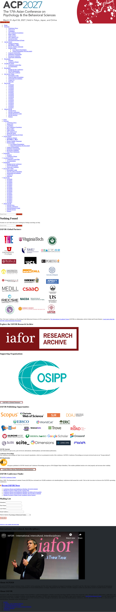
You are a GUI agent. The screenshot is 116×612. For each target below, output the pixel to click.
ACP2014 (11, 103)
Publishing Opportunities (15, 54)
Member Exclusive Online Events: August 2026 (16, 490)
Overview (7, 26)
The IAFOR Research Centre (93, 596)
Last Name (3, 508)
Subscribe (11, 81)
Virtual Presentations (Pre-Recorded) (22, 51)
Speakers (10, 60)
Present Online (12, 48)
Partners (10, 116)
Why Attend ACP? (13, 37)
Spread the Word (12, 39)
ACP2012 (11, 106)
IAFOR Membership (14, 71)
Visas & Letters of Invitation (15, 77)
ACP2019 (11, 95)
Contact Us (11, 80)
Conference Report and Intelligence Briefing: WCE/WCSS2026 (20, 489)
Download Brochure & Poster (16, 40)
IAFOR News (12, 110)
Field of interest (4, 515)
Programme (7, 59)
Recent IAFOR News (11, 485)
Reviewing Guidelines (14, 56)
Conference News (13, 28)
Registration (7, 68)
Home (5, 25)
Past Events (7, 83)
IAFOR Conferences (14, 112)
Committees (11, 31)
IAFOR (5, 602)
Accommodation (12, 66)
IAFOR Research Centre (15, 113)
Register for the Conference (15, 69)
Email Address (4, 511)
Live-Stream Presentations (19, 49)
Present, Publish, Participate (15, 46)
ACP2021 (11, 92)
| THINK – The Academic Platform (13, 603)
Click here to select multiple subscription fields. (9, 524)
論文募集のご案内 (13, 45)
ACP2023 (11, 89)
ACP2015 (11, 101)
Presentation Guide (13, 75)
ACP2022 (11, 91)
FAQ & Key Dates (9, 74)
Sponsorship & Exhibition (15, 78)
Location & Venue (9, 63)
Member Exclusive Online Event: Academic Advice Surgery (19, 495)
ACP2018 (11, 97)
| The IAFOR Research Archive (12, 605)
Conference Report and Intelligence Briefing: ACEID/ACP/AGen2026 (22, 492)
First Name (3, 505)
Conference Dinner (13, 62)
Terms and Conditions (14, 72)
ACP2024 (11, 88)
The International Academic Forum (59, 319)
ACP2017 (11, 98)
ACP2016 (11, 100)
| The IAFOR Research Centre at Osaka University (17, 607)
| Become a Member (9, 608)
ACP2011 (11, 107)
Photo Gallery (12, 34)
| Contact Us (6, 610)
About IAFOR (8, 109)
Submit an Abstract (13, 43)
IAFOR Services (12, 115)
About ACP (11, 29)
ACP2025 (11, 86)
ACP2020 (11, 94)
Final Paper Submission (14, 57)
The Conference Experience (15, 32)
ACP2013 (11, 104)
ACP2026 (11, 84)
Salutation (2, 502)
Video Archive (12, 36)
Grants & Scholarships (14, 53)
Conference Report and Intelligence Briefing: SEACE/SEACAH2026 (22, 493)
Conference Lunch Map (14, 65)
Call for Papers (8, 42)
